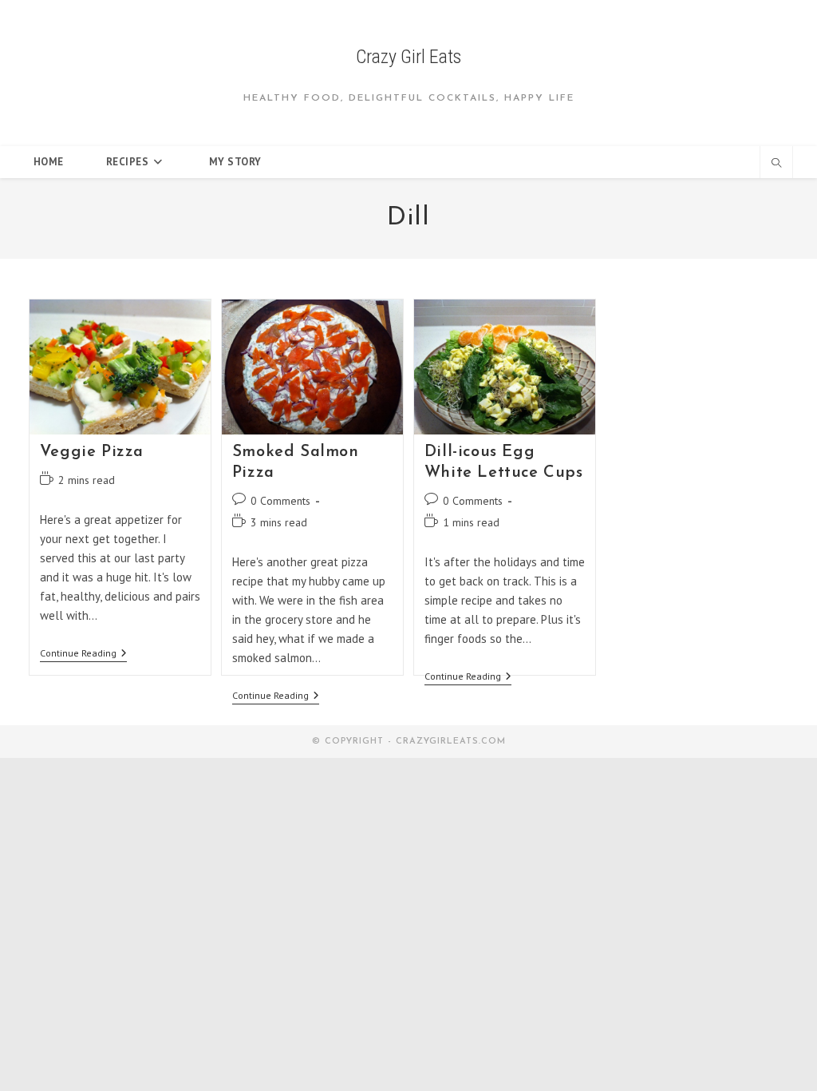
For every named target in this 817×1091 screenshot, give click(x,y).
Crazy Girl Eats (408, 57)
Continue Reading (83, 654)
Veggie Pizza (92, 452)
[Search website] (776, 164)
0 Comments (280, 501)
